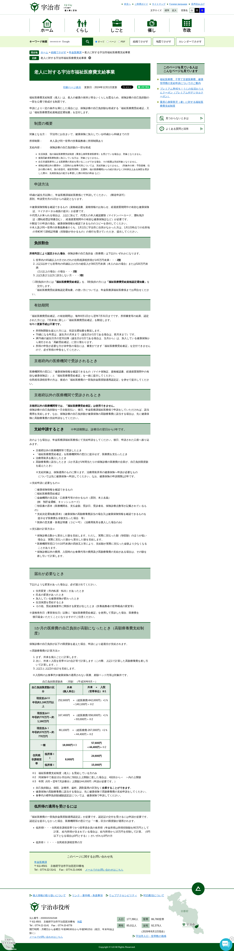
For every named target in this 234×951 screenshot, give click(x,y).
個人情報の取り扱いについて (49, 895)
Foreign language (178, 4)
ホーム (44, 52)
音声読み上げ (198, 4)
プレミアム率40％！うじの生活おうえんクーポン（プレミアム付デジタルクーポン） (182, 92)
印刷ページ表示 (72, 87)
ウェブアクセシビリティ (123, 895)
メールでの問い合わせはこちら (46, 937)
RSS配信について (153, 895)
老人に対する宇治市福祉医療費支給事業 (63, 58)
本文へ (127, 4)
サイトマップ (158, 4)
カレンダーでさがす (190, 41)
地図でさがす (163, 41)
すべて (101, 41)
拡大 (174, 10)
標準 (167, 10)
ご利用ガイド (141, 4)
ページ (112, 41)
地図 (79, 921)
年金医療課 (75, 52)
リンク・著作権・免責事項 (87, 895)
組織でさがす (140, 41)
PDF (123, 41)
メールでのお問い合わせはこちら (104, 869)
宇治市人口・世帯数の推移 (151, 936)
